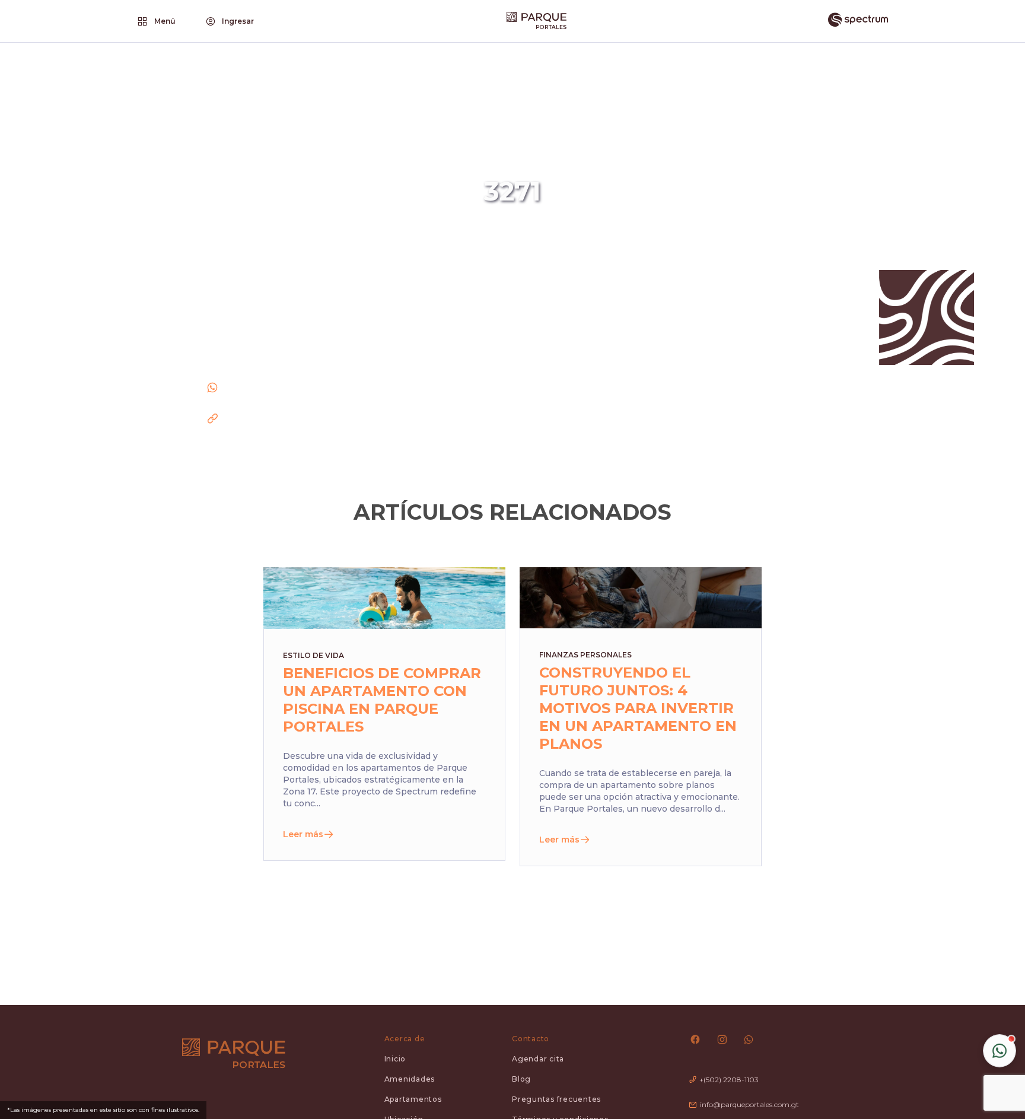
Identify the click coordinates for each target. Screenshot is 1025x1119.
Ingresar (238, 21)
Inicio (395, 1058)
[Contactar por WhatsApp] (999, 1050)
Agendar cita (538, 1058)
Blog (521, 1079)
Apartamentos (413, 1099)
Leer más (303, 834)
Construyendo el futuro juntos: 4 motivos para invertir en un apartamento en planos (638, 708)
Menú (165, 21)
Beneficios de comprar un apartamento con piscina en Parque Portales (382, 700)
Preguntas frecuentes (556, 1099)
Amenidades (409, 1079)
